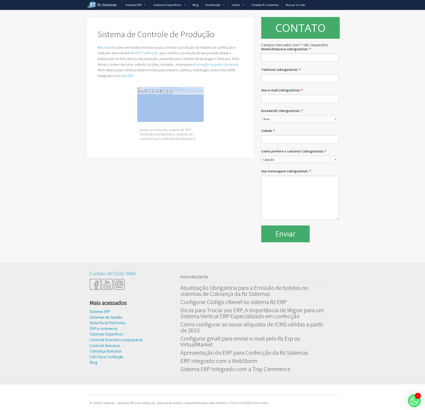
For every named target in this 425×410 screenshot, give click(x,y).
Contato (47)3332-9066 (113, 273)
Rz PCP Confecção (144, 53)
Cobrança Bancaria (105, 351)
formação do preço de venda (216, 64)
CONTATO (300, 28)
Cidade (268, 131)
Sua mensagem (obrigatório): (286, 171)
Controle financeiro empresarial (116, 339)
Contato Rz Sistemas (265, 5)
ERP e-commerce (103, 328)
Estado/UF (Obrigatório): (282, 111)
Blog (195, 5)
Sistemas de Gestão (106, 317)
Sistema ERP (133, 5)
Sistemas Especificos (167, 5)
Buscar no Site (295, 5)
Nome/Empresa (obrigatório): (286, 49)
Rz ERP (129, 75)
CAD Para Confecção (107, 356)
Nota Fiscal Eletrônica (107, 322)
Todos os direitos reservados (249, 403)
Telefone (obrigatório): (281, 69)
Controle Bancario (105, 345)
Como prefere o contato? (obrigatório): (293, 151)
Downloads (212, 5)
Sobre (236, 5)
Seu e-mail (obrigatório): (282, 90)
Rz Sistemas (107, 4)
